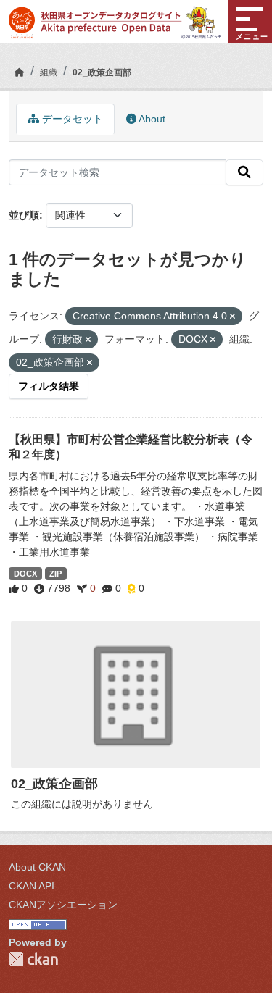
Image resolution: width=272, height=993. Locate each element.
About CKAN (37, 867)
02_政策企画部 (102, 72)
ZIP (55, 573)
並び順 (24, 215)
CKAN (33, 959)
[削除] (232, 316)
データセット (71, 119)
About (150, 119)
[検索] (244, 172)
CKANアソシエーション (63, 904)
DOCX (25, 573)
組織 (48, 72)
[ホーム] (20, 72)
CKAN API (31, 886)
